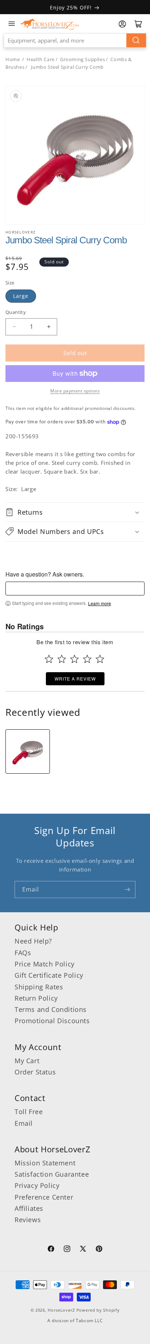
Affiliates (29, 1208)
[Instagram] (67, 1250)
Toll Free (29, 1111)
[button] (75, 512)
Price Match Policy (45, 964)
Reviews (28, 1219)
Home (12, 59)
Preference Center (44, 1197)
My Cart (27, 1060)
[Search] (136, 40)
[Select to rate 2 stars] (61, 658)
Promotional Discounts (52, 1020)
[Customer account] (122, 24)
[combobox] (75, 40)
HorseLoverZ (61, 1310)
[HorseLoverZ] (49, 23)
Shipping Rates (39, 986)
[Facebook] (51, 1250)
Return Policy (36, 998)
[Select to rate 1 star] (49, 658)
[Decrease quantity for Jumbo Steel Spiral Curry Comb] (14, 326)
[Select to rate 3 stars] (74, 658)
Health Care (41, 59)
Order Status (35, 1072)
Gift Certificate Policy (49, 975)
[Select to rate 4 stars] (87, 658)
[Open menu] (12, 23)
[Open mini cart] (138, 24)
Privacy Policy (37, 1185)
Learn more (99, 603)
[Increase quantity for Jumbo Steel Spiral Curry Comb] (48, 326)
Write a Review (75, 678)
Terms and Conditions (51, 1009)
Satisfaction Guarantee (52, 1174)
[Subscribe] (127, 889)
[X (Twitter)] (83, 1250)
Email (24, 1123)
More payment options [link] (75, 391)
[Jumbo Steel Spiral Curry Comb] (27, 751)
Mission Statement (45, 1162)
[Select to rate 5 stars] (100, 658)
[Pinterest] (99, 1250)
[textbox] (75, 588)
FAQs (23, 952)
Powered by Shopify (98, 1310)
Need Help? (33, 941)
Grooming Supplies (82, 59)
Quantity (15, 312)
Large (20, 295)
